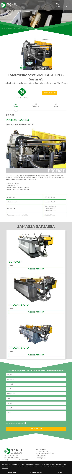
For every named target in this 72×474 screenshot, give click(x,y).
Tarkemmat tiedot (36, 269)
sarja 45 (18, 28)
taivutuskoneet (10, 28)
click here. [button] (5, 468)
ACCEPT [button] (60, 472)
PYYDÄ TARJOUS (50, 93)
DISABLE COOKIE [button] (12, 472)
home (3, 28)
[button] (16, 105)
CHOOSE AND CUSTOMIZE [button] (36, 472)
